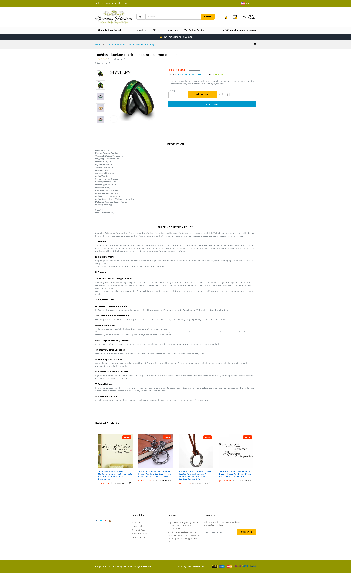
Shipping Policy (138, 530)
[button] (110, 60)
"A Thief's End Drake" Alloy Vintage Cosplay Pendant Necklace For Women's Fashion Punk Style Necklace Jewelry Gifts (195, 475)
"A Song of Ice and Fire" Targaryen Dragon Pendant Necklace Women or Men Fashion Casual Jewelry (154, 473)
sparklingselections (190, 74)
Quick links (137, 515)
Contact (172, 515)
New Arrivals (171, 30)
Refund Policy (138, 537)
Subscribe (246, 532)
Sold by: (172, 75)
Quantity (171, 91)
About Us (141, 30)
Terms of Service (139, 533)
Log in (251, 16)
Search (208, 16)
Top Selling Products (195, 30)
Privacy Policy (138, 526)
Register (252, 18)
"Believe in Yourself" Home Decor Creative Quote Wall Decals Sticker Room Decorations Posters (235, 473)
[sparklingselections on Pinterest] (106, 521)
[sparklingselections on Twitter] (101, 521)
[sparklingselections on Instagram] (110, 521)
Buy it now (212, 104)
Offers (155, 30)
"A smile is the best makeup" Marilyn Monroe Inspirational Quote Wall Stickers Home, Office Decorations (115, 475)
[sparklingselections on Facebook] (96, 521)
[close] (348, 36)
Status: (211, 74)
